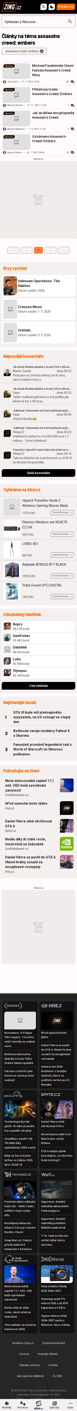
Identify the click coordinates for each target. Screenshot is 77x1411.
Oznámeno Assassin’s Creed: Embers (49, 138)
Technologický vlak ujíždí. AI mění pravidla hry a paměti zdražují (19, 1126)
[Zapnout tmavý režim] (52, 7)
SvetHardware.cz (16, 795)
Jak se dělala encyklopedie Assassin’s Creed (53, 115)
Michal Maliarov (16, 129)
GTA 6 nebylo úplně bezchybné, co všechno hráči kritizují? (56, 1156)
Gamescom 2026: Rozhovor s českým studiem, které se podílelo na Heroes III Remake (55, 1075)
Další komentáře (38, 473)
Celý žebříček (38, 686)
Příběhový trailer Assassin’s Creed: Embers (52, 91)
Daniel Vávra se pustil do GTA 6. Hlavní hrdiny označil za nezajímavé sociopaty (30, 862)
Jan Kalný (12, 81)
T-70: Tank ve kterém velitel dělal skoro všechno (54, 1240)
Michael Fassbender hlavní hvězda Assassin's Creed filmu (53, 70)
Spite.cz (10, 830)
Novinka (9, 66)
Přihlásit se (66, 6)
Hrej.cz (9, 808)
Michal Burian (15, 105)
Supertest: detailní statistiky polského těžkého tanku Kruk (53, 1223)
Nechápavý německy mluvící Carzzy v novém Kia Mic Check (20, 1228)
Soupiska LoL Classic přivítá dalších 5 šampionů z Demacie (18, 1245)
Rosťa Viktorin (14, 152)
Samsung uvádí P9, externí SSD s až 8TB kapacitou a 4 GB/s (54, 1303)
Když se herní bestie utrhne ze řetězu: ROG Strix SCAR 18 (18, 1160)
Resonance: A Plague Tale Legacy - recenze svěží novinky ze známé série (19, 1039)
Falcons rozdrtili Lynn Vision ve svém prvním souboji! (19, 1075)
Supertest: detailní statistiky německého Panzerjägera (54, 1206)
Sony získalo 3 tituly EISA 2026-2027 (54, 1288)
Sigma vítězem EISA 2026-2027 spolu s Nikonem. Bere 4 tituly (55, 1320)
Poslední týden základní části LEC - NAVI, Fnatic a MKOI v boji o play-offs (20, 1208)
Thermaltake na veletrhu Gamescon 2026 (20, 1327)
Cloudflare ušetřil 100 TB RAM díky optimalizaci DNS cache (20, 1143)
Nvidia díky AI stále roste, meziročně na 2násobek (25, 841)
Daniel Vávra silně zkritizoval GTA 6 (28, 823)
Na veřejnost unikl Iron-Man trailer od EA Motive (56, 1139)
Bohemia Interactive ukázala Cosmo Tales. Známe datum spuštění (18, 1059)
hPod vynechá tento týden (26, 803)
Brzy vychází (15, 268)
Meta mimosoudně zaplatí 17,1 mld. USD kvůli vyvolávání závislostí (29, 785)
